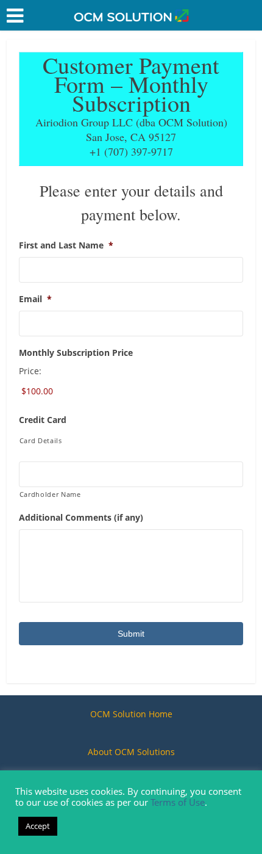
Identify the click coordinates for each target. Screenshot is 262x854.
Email (35, 299)
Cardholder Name (50, 494)
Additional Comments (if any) (81, 517)
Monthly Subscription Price (76, 352)
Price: (30, 371)
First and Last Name (66, 245)
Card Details (40, 440)
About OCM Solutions (131, 752)
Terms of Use (177, 802)
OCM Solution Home (131, 714)
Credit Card (42, 419)
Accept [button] (38, 825)
